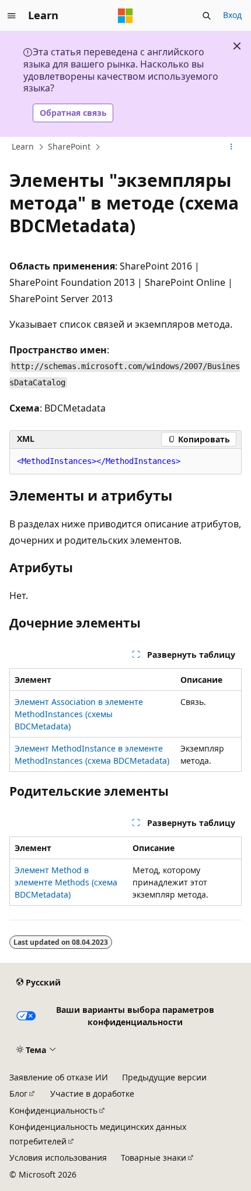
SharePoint (69, 146)
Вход (232, 14)
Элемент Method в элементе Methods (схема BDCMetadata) (66, 882)
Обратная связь (73, 112)
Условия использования (58, 1157)
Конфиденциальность (53, 1110)
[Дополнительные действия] (231, 146)
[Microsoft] (125, 15)
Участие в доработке (92, 1093)
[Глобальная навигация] (11, 15)
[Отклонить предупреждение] (237, 46)
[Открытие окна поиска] (206, 15)
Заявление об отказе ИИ (58, 1077)
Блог (18, 1093)
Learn (23, 146)
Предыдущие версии (164, 1077)
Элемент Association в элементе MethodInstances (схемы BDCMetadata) (79, 714)
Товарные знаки (153, 1157)
